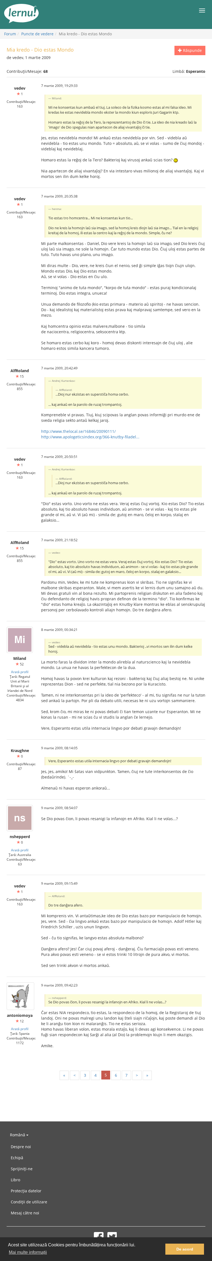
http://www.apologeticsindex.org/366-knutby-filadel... (90, 436)
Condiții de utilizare (29, 1201)
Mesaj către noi (25, 1212)
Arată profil (19, 672)
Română (18, 1134)
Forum (10, 33)
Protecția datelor (26, 1190)
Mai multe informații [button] (28, 1252)
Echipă (17, 1157)
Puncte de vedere (37, 33)
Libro (15, 1179)
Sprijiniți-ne (22, 1168)
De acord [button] (184, 1249)
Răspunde (192, 50)
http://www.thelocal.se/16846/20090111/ (78, 431)
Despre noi (21, 1146)
